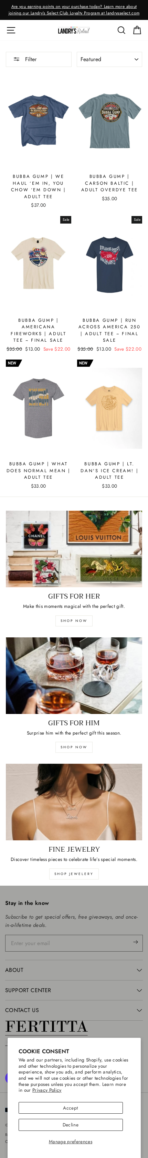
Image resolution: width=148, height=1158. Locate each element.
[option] (74, 9)
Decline (70, 1124)
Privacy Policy (47, 1090)
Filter (29, 59)
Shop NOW (74, 747)
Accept (70, 1107)
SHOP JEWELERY (74, 873)
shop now (74, 620)
